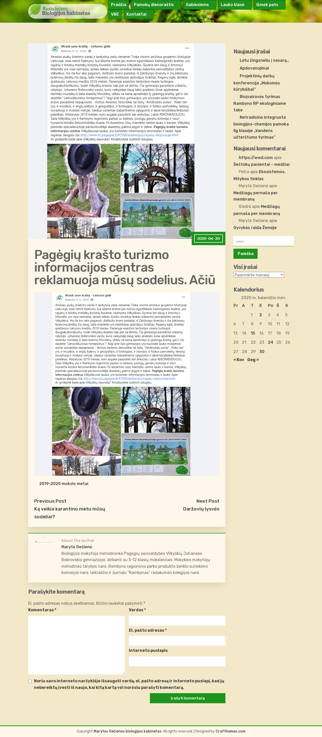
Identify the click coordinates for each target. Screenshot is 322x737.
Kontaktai (136, 14)
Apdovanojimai (254, 68)
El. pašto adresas (148, 630)
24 (270, 342)
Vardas (137, 609)
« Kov (238, 359)
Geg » (253, 359)
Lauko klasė (232, 4)
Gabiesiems (197, 4)
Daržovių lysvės (201, 509)
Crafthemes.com (231, 731)
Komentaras (42, 609)
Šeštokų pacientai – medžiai (261, 164)
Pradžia (118, 4)
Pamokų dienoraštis (154, 4)
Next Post (207, 501)
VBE (115, 14)
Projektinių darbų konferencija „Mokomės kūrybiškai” (256, 83)
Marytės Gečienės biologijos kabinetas (128, 731)
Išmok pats (267, 4)
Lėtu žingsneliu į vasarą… (264, 60)
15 (253, 333)
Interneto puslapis (148, 650)
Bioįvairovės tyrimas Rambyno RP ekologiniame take (259, 103)
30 (261, 351)
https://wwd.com (256, 157)
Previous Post (50, 501)
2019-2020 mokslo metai (63, 483)
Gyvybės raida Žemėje (255, 227)
